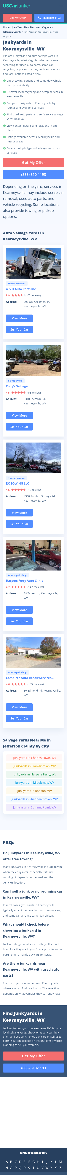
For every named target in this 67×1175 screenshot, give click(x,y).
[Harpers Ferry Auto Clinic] (33, 555)
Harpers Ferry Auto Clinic (24, 581)
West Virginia (43, 27)
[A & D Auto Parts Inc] (33, 263)
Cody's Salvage (17, 386)
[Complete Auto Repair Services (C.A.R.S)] (33, 652)
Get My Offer (33, 162)
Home (6, 27)
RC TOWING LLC (17, 483)
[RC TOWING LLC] (33, 458)
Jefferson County (12, 31)
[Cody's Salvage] (33, 360)
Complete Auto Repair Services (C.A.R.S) (28, 678)
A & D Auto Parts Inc (21, 289)
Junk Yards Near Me (23, 27)
